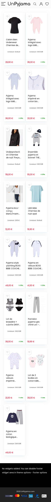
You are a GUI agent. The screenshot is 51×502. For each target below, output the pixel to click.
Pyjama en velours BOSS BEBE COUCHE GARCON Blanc (35, 267)
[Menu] (3, 4)
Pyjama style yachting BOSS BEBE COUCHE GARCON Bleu (13, 267)
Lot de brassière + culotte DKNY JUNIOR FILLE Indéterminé (12, 325)
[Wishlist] (47, 4)
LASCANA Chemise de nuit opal (34, 211)
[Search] (34, 4)
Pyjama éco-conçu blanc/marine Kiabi (13, 212)
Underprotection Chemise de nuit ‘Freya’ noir (13, 156)
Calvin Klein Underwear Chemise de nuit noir (12, 43)
